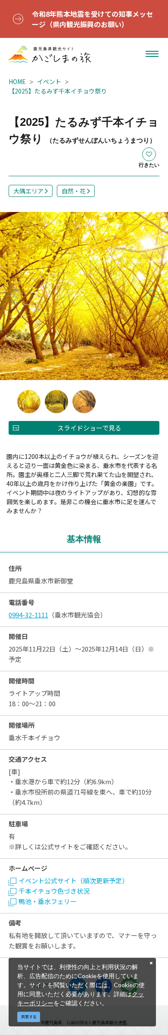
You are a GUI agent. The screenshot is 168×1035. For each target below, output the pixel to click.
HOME (17, 81)
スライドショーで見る (89, 427)
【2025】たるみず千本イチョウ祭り (58, 91)
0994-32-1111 (28, 614)
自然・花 (74, 191)
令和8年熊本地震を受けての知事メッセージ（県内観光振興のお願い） (92, 19)
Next (152, 296)
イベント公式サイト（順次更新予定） (73, 880)
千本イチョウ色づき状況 (54, 890)
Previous (15, 296)
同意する (29, 1016)
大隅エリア (28, 191)
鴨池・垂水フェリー (48, 901)
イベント (49, 81)
